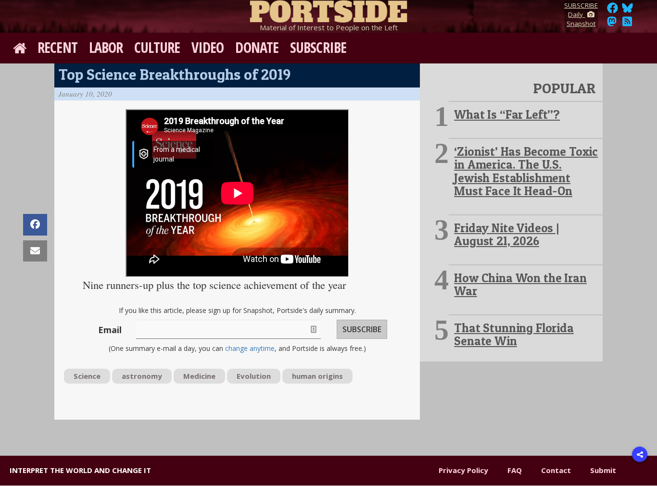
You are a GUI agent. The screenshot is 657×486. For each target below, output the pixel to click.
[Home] (328, 9)
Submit (603, 470)
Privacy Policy (463, 470)
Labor (106, 47)
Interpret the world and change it (80, 470)
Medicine (199, 376)
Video (207, 47)
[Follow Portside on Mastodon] (612, 24)
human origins (317, 376)
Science (87, 376)
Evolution (254, 376)
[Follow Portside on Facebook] (612, 10)
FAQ (514, 470)
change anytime (250, 348)
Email (110, 330)
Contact (556, 470)
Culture (157, 47)
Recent (57, 47)
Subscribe (318, 47)
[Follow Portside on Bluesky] (628, 10)
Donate (256, 47)
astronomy (142, 376)
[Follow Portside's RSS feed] (627, 24)
